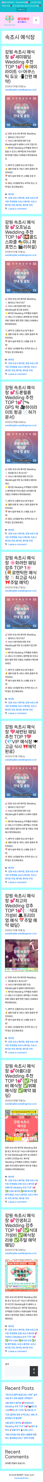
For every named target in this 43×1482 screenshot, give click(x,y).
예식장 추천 (28, 205)
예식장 (11, 194)
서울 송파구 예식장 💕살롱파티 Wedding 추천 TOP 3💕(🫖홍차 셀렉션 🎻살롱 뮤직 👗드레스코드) (21, 1426)
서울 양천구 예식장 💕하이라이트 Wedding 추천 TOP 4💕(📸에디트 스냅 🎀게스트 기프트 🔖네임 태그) (21, 1406)
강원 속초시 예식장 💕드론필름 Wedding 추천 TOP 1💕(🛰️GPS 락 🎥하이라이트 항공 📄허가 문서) (21, 402)
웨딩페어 (23, 18)
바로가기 (21, 9)
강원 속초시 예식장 (16, 198)
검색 (7, 1364)
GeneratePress (21, 1478)
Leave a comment (17, 209)
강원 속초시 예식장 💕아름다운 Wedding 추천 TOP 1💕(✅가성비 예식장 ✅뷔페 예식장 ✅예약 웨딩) (21, 1081)
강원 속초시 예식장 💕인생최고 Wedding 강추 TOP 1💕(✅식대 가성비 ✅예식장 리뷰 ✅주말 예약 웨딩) (21, 1230)
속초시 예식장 (24, 202)
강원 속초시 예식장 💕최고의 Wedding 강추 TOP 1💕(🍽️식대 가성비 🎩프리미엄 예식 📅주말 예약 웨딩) (21, 910)
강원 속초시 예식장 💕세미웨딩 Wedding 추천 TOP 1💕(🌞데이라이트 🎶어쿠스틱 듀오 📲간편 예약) (21, 67)
